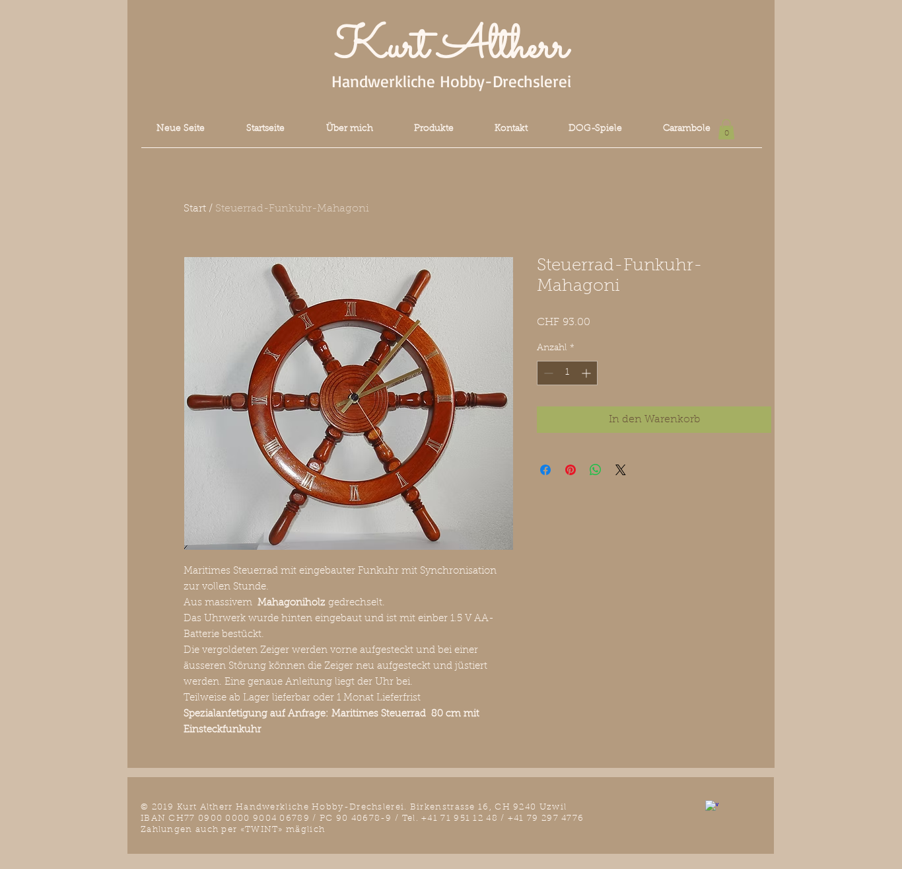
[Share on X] (621, 470)
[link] (726, 129)
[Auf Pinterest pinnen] (570, 470)
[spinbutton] (567, 373)
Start (195, 209)
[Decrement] (547, 373)
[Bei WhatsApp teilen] (596, 470)
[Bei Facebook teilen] (545, 470)
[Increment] (587, 373)
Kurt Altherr (451, 47)
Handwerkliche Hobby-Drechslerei (451, 81)
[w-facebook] (711, 806)
